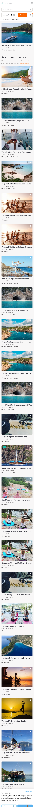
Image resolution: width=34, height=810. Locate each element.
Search (22, 15)
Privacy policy (29, 791)
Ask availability (24, 63)
